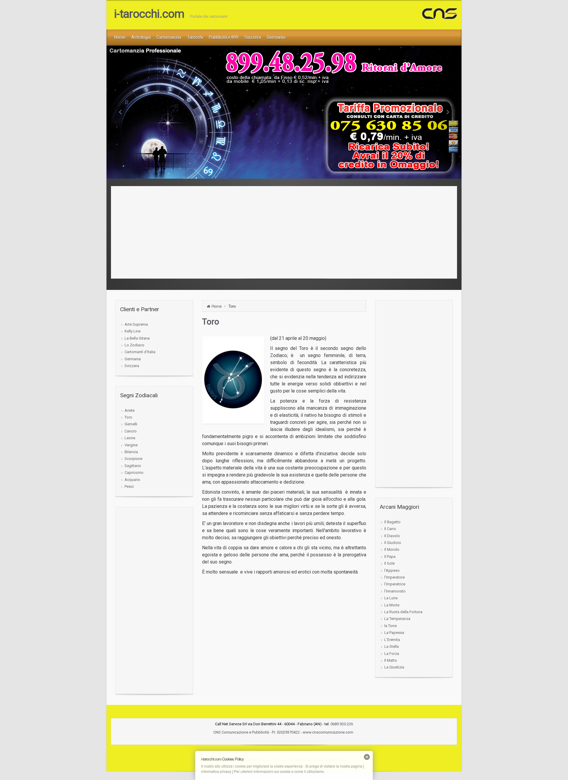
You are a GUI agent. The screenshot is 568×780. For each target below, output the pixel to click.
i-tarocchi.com (149, 14)
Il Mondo (391, 549)
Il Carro (390, 529)
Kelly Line (133, 331)
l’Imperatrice (394, 584)
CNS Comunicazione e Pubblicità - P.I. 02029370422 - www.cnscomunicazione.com (283, 732)
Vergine (131, 445)
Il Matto (390, 660)
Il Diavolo (392, 536)
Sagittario (133, 466)
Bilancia (131, 452)
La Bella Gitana (137, 338)
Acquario (132, 479)
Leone (130, 438)
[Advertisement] (284, 230)
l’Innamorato (395, 591)
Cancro (131, 431)
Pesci (129, 486)
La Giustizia (394, 667)
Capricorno (134, 472)
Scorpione (133, 458)
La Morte (391, 605)
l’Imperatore (394, 577)
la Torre (390, 626)
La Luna (391, 598)
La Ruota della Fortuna (403, 612)
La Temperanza (397, 618)
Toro (128, 417)
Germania (133, 359)
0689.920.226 (341, 724)
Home (217, 306)
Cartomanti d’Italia (140, 352)
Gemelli (131, 424)
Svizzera (132, 366)
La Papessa (394, 632)
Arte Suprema (136, 324)
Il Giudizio (392, 542)
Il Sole (389, 563)
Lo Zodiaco (134, 345)
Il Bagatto (392, 522)
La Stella (391, 646)
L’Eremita (392, 639)
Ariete (130, 410)
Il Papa (390, 556)
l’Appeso (392, 570)
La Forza (391, 653)
